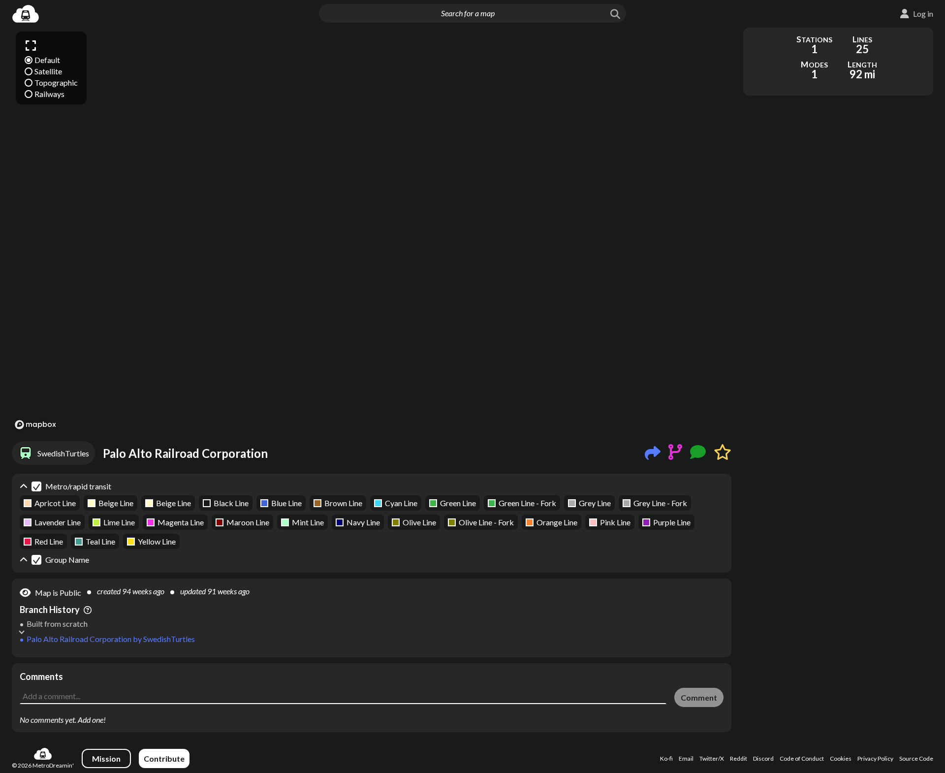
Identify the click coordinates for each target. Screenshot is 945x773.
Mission (106, 758)
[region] (371, 230)
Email (686, 758)
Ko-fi (666, 758)
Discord (763, 758)
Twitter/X (711, 758)
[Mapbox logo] (35, 424)
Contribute (164, 758)
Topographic (56, 82)
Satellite (48, 71)
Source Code (916, 758)
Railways (49, 93)
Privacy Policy (875, 758)
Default (47, 59)
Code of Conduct (802, 758)
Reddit (738, 758)
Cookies (840, 758)
